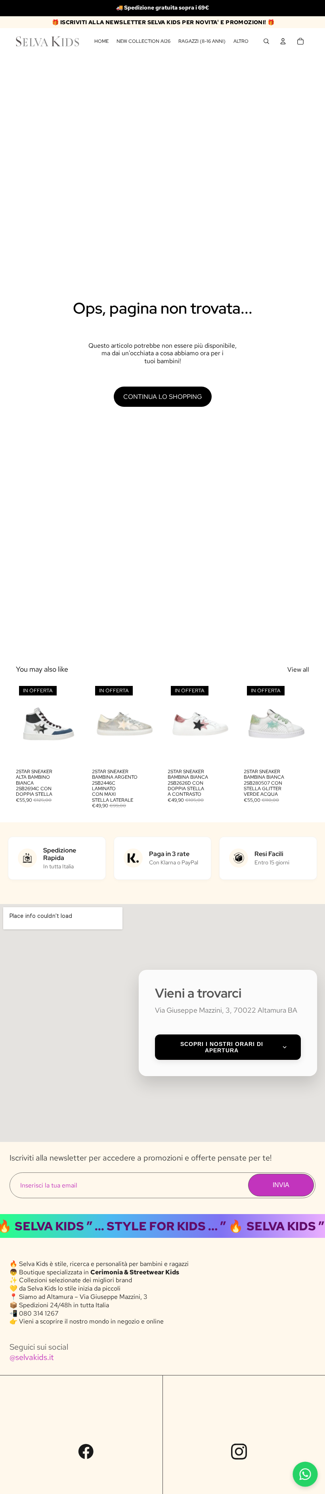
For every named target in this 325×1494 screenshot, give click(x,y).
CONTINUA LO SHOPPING (162, 397)
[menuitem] (240, 41)
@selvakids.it (32, 1357)
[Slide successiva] (73, 724)
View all (298, 669)
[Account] (283, 41)
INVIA (281, 1185)
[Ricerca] (266, 41)
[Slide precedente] (24, 724)
